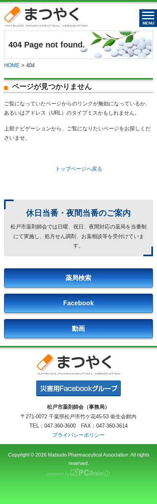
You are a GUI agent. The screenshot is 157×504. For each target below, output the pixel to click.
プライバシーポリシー (78, 435)
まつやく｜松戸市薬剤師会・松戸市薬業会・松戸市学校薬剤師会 (46, 16)
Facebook (78, 303)
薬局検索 (78, 277)
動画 (78, 328)
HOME (12, 65)
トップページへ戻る (78, 169)
